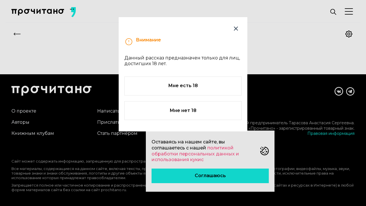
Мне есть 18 (183, 85)
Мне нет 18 (183, 110)
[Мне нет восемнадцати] (236, 28)
